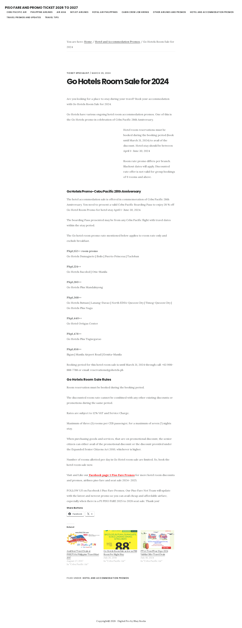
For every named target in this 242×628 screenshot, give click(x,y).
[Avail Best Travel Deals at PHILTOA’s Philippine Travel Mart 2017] (83, 539)
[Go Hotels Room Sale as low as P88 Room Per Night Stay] (120, 539)
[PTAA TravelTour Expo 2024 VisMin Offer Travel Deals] (157, 539)
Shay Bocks (140, 621)
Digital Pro (124, 621)
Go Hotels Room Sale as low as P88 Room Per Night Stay (120, 553)
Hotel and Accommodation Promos (106, 578)
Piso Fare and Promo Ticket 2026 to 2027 (41, 7)
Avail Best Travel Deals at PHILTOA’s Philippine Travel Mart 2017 (83, 554)
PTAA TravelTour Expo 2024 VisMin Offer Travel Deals (154, 553)
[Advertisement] (94, 157)
